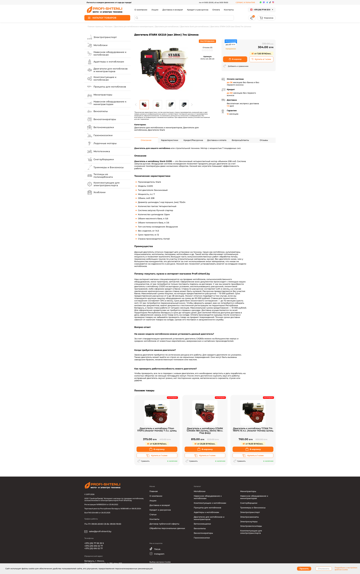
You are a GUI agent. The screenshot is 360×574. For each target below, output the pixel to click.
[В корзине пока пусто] (266, 18)
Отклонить (323, 568)
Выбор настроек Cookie (160, 562)
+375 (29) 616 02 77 (93, 546)
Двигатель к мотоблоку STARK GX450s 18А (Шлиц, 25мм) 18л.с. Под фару (205, 430)
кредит (168, 289)
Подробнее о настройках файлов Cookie (346, 569)
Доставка (206, 310)
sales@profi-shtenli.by (99, 531)
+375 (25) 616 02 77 (93, 548)
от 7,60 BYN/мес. (262, 53)
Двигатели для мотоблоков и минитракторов (158, 127)
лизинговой (230, 286)
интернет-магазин (149, 279)
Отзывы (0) (207, 47)
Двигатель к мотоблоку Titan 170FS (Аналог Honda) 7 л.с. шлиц (156, 429)
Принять (304, 568)
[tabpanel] (164, 69)
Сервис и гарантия (245, 2)
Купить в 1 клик (263, 59)
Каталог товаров (104, 17)
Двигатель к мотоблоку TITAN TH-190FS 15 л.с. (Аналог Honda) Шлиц (253, 429)
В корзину (236, 59)
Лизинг (189, 296)
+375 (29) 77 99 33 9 (94, 543)
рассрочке (197, 289)
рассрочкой (217, 286)
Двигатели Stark (156, 130)
